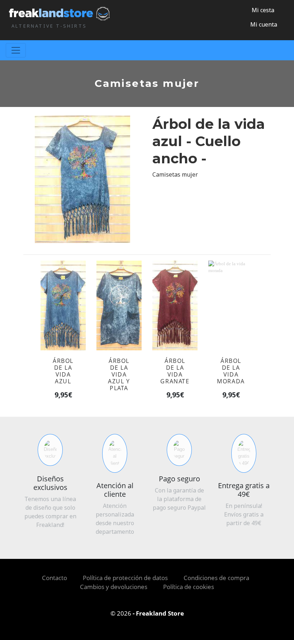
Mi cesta (262, 10)
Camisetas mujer (175, 174)
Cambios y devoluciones (113, 587)
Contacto (54, 578)
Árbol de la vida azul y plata (119, 374)
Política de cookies (188, 587)
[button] (261, 24)
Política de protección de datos (125, 578)
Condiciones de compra (216, 578)
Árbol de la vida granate (174, 371)
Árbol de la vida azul (63, 371)
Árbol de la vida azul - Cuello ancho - (208, 141)
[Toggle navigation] (16, 50)
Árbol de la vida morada (231, 371)
